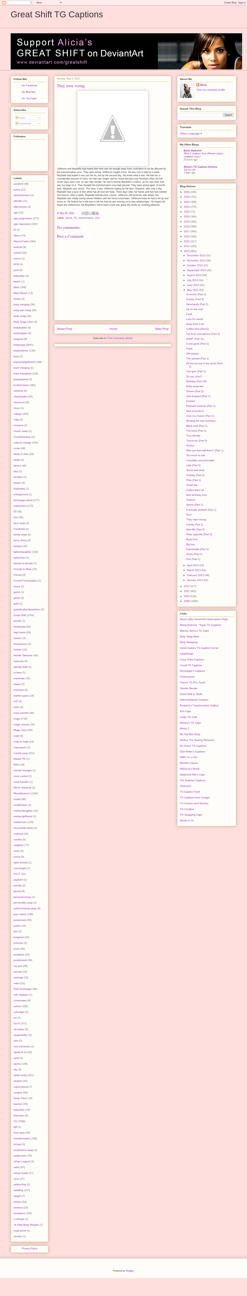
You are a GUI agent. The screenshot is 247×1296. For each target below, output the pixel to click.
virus (97, 218)
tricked (17, 1144)
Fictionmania (187, 676)
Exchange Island (23, 500)
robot (17, 983)
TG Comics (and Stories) (194, 803)
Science (190, 499)
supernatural (21, 1086)
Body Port (191, 539)
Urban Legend (22, 1161)
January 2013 (195, 580)
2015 (187, 241)
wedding (18, 1190)
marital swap (21, 753)
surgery (18, 1092)
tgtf (15, 1126)
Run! (189, 514)
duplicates (19, 488)
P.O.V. (17, 873)
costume (18, 425)
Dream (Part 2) (194, 391)
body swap (20, 316)
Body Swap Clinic (23, 321)
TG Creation (187, 809)
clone (17, 408)
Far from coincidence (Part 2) (203, 333)
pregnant (19, 937)
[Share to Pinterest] (97, 213)
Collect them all (195, 490)
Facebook (19, 528)
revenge (18, 977)
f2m (16, 517)
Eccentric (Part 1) (196, 294)
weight (17, 1196)
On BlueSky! (29, 91)
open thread (20, 862)
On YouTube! (29, 98)
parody (18, 885)
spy (16, 1069)
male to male (21, 741)
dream (17, 482)
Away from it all (195, 324)
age (16, 212)
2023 (187, 206)
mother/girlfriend (23, 816)
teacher (18, 1103)
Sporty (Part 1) (194, 504)
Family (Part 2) (194, 524)
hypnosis (19, 661)
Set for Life (189, 169)
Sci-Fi (17, 1023)
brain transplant (22, 373)
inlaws (17, 684)
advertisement (22, 195)
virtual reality (21, 1173)
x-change (19, 1218)
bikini (16, 287)
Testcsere (185, 785)
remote (18, 971)
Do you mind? (194, 376)
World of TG (187, 820)
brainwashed (21, 379)
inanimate (19, 678)
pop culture (20, 914)
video (17, 1167)
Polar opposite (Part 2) (199, 534)
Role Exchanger (23, 988)
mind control (21, 776)
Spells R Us (20, 1052)
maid (16, 735)
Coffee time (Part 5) (197, 328)
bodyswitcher (21, 350)
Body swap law (194, 386)
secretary (19, 1029)
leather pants (21, 695)
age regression (22, 223)
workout (18, 1207)
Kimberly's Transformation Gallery (199, 705)
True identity (193, 435)
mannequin (20, 747)
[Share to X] (90, 213)
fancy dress (20, 540)
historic (18, 638)
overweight (20, 868)
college (18, 413)
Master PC (20, 758)
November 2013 (196, 260)
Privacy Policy (29, 1248)
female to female (23, 563)
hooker (18, 649)
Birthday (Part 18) (196, 381)
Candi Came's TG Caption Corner (199, 647)
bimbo (17, 298)
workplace (19, 1213)
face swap (19, 523)
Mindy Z (184, 728)
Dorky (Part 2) (194, 554)
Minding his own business (201, 420)
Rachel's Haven (189, 763)
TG (75, 218)
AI (15, 229)
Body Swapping (189, 642)
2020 (187, 216)
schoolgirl (19, 1012)
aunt (16, 270)
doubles (18, 477)
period (17, 891)
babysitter (19, 275)
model (17, 799)
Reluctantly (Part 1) (197, 304)
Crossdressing (22, 436)
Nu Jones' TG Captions (193, 745)
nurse (17, 856)
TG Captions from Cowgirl (195, 797)
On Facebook (29, 85)
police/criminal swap (25, 908)
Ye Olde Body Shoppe (26, 1224)
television (19, 1115)
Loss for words (194, 319)
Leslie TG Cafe (188, 717)
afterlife (18, 201)
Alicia (203, 84)
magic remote (21, 724)
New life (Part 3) (195, 529)
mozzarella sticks (23, 827)
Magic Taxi (20, 730)
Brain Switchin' (193, 150)
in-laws (18, 672)
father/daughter (22, 551)
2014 (187, 246)
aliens (17, 235)
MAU (16, 764)
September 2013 (197, 270)
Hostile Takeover (23, 655)
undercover (20, 1155)
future (17, 586)
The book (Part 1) (196, 430)
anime (17, 258)
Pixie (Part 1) (193, 480)
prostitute (19, 954)
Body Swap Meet (189, 636)
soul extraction (22, 1046)
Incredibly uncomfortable (200, 460)
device (17, 465)
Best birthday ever (196, 494)
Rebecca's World (189, 768)
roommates (20, 1000)
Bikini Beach (20, 293)
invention (19, 689)
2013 (187, 251)
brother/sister (21, 385)
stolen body (20, 1075)
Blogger (130, 1270)
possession (20, 920)
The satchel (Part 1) (197, 358)
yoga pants (20, 1230)
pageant (18, 879)
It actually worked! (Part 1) (201, 509)
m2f (16, 701)
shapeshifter (21, 1035)
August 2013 (194, 275)
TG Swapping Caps (191, 814)
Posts (21, 117)
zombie (18, 1236)
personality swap (23, 902)
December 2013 (196, 255)
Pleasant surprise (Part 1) (201, 405)
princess (18, 942)
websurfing (20, 1184)
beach (17, 281)
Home (113, 328)
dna (16, 471)
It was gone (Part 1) (197, 343)
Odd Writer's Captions (192, 751)
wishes (17, 1201)
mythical (18, 833)
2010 (187, 596)
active (17, 189)
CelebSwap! (187, 653)
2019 (187, 221)
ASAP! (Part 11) (195, 338)
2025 (187, 196)
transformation (85, 218)
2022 (187, 211)
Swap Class (20, 1098)
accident (18, 183)
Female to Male (22, 569)
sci (15, 1017)
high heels (19, 632)
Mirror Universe (22, 787)
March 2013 (194, 570)
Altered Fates (21, 241)
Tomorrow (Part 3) (196, 440)
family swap (20, 534)
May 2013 (193, 290)
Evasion (190, 401)
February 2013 (196, 575)
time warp (19, 1132)
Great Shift (20, 615)
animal (68, 218)
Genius (190, 445)
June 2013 (193, 285)
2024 (187, 201)
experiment (20, 505)
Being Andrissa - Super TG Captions (200, 624)
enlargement (21, 494)
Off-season (192, 353)
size (16, 1040)
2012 (187, 586)
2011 (187, 591)
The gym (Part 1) (196, 371)
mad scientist (21, 712)
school (17, 1006)
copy (16, 419)
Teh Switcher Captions (192, 780)
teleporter (19, 1109)
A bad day (192, 484)
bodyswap (19, 344)
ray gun (18, 965)
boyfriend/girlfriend (24, 361)
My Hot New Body (190, 734)
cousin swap (21, 431)
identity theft (20, 666)
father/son (19, 557)
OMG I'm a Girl (188, 757)
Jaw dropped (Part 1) (198, 396)
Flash (189, 348)
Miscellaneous (22, 793)
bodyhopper (20, 333)
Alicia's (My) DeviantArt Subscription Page (204, 619)
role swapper (21, 994)
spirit (16, 1058)
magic (17, 718)
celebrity (18, 390)
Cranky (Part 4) (195, 299)
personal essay (22, 897)
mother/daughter (23, 810)
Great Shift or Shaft (191, 694)
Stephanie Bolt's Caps (192, 774)
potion (17, 925)
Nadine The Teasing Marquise (197, 740)
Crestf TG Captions (191, 665)
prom (17, 948)
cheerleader (20, 396)
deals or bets (21, 454)
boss (16, 356)
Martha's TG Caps (190, 722)
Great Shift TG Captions (57, 14)
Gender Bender (189, 688)
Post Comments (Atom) (120, 338)
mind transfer (21, 781)
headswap (19, 626)
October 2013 (195, 265)
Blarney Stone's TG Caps (194, 630)
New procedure (195, 411)
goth (16, 603)
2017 (187, 231)
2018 (187, 226)
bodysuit (18, 339)
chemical (19, 402)
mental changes (23, 770)
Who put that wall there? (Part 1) (204, 450)
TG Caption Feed (190, 791)
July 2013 (193, 280)
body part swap (22, 310)
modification (20, 804)
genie (17, 597)
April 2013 (193, 565)
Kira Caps (185, 711)
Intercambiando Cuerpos (194, 699)
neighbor (19, 845)
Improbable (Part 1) (197, 549)
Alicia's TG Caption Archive (200, 166)
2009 (187, 601)
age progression (23, 218)
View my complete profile (210, 89)
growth (17, 620)
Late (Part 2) (193, 465)
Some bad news (195, 470)
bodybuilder (20, 327)
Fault (189, 314)
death (17, 459)
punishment (20, 960)
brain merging (21, 367)
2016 (187, 236)
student (18, 1080)
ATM (16, 264)
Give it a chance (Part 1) (200, 415)
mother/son (20, 822)
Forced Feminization (25, 580)
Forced (18, 574)
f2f (15, 511)
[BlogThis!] (87, 213)
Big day (190, 544)
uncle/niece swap (23, 1150)
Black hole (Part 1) (196, 425)
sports (17, 1063)
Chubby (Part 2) (195, 475)
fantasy (18, 546)
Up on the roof (194, 309)
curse (17, 448)
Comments (24, 123)
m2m (16, 707)
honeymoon (20, 643)
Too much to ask (195, 455)
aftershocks (20, 206)
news (17, 850)
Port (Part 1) (193, 559)
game (17, 592)
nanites (18, 839)
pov (16, 931)
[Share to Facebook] (93, 213)
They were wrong (196, 519)
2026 (187, 191)
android (18, 247)
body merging (21, 304)
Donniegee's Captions (192, 670)
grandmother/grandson (27, 609)
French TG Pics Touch (192, 682)
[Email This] (83, 213)
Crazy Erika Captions (192, 659)
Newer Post (64, 328)
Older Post (161, 328)
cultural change (22, 442)
